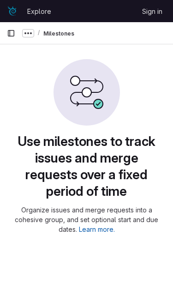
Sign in (152, 11)
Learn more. (97, 229)
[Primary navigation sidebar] (11, 33)
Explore (39, 11)
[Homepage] (12, 11)
